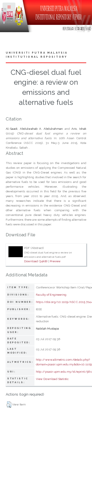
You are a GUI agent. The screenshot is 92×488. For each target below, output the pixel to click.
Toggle (9, 8)
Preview (55, 261)
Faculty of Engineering (51, 294)
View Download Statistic (52, 379)
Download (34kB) (36, 261)
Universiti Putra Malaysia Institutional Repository (37, 55)
